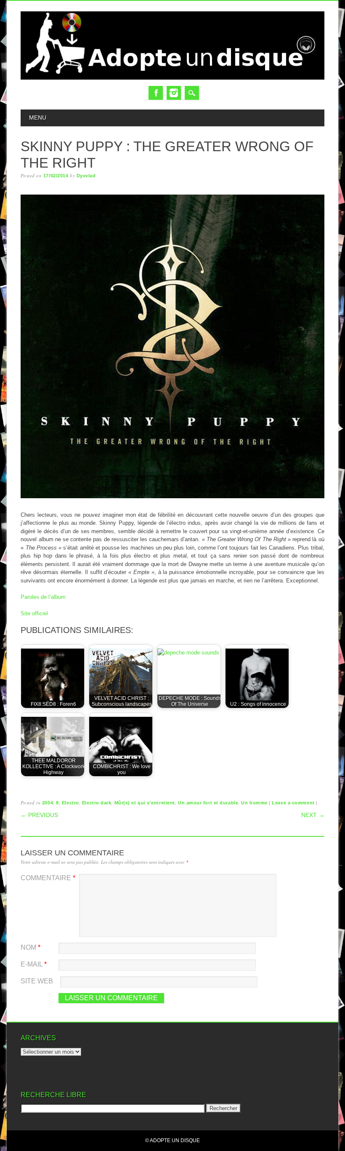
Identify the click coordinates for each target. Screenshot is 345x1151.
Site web (37, 981)
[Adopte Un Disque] (172, 78)
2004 (47, 802)
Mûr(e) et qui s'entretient (144, 802)
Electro (70, 802)
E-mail (34, 964)
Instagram (174, 93)
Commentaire (48, 877)
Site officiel (34, 613)
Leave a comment (293, 802)
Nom (30, 947)
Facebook (156, 93)
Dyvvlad (86, 175)
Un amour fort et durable (208, 802)
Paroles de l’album (43, 597)
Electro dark (96, 802)
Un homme (254, 802)
